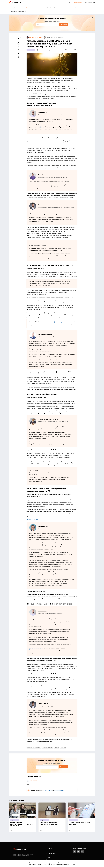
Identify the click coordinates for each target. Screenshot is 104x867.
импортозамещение (47, 747)
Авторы (48, 857)
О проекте (49, 848)
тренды (57, 747)
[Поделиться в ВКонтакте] (18, 49)
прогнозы (63, 747)
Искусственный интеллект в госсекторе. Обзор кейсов (49, 823)
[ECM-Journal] (19, 849)
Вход (86, 2)
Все (13, 7)
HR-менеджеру (74, 7)
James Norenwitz (33, 780)
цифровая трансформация (33, 747)
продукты (41, 127)
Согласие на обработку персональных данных (52, 854)
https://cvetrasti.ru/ (32, 519)
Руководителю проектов (37, 7)
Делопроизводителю (53, 7)
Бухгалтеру (64, 7)
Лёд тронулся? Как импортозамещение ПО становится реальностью (21, 824)
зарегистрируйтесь (59, 790)
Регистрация (92, 2)
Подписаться (63, 24)
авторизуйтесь (48, 790)
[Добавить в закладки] (18, 42)
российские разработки (36, 649)
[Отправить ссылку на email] (18, 57)
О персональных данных (52, 850)
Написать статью (77, 2)
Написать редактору (51, 859)
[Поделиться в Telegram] (18, 53)
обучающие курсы (58, 322)
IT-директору (24, 7)
